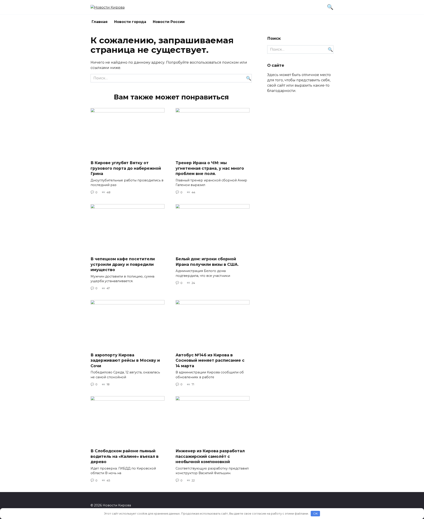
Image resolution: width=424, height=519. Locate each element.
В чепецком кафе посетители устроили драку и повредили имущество (123, 264)
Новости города (130, 22)
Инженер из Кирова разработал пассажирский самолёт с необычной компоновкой (210, 456)
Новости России (169, 22)
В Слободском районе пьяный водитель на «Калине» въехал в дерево (125, 456)
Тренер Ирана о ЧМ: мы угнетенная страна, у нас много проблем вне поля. (210, 168)
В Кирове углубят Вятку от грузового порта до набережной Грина (126, 168)
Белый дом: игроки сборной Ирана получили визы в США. (207, 262)
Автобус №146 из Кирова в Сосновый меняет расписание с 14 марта (210, 360)
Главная (100, 22)
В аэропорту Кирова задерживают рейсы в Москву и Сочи (125, 360)
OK (315, 513)
